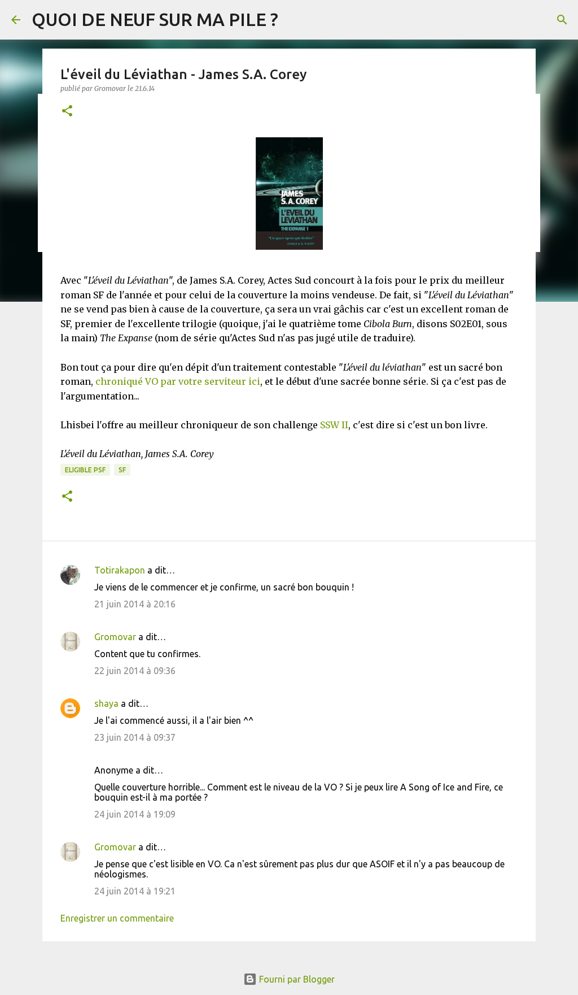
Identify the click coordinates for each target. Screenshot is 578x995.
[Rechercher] (562, 19)
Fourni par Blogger (296, 979)
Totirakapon (119, 570)
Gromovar (115, 637)
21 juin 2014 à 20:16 (135, 604)
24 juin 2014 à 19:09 (135, 814)
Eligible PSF (85, 469)
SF (122, 469)
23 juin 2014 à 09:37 (135, 737)
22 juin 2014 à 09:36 (135, 671)
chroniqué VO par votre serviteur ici (177, 381)
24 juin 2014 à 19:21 (135, 891)
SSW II (334, 425)
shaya (106, 703)
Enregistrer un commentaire (117, 918)
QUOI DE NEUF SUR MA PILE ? (155, 19)
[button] (67, 111)
